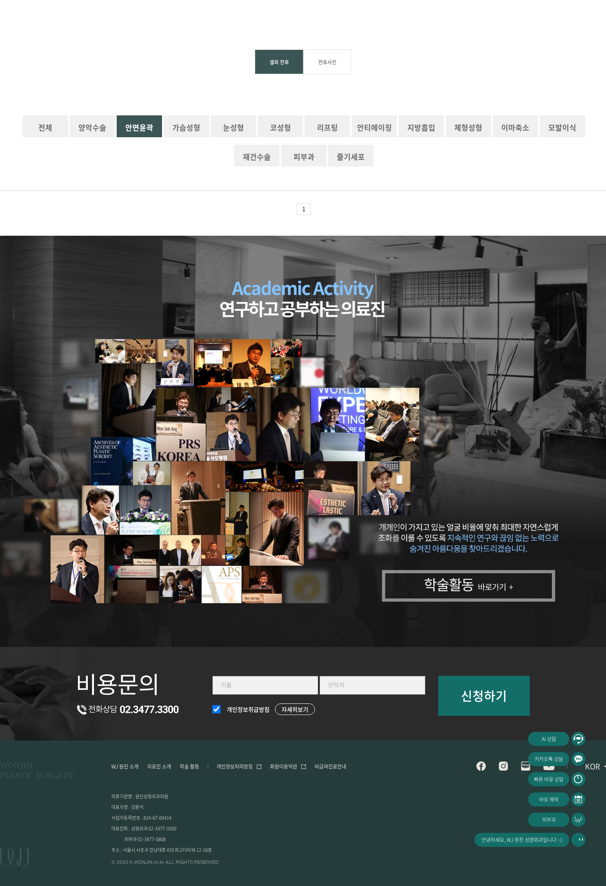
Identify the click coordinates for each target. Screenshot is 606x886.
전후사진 (327, 62)
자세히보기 (295, 709)
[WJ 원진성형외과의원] (37, 771)
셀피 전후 (279, 62)
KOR (592, 766)
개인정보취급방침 (248, 709)
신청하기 (484, 695)
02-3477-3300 (162, 828)
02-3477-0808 (152, 839)
